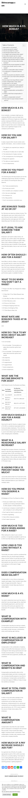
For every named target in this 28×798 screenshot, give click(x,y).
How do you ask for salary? (10, 49)
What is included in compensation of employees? (13, 87)
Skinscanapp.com (8, 4)
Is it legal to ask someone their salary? (13, 54)
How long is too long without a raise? (13, 80)
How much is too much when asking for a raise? (14, 77)
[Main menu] (25, 4)
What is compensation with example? (13, 85)
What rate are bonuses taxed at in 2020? (14, 59)
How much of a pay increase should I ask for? (13, 99)
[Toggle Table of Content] (23, 45)
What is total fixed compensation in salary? (13, 94)
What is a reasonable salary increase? (13, 69)
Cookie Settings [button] (7, 794)
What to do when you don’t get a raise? (13, 57)
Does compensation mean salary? (12, 81)
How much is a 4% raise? (10, 83)
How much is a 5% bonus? (10, 47)
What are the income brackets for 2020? (14, 64)
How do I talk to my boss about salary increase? (13, 61)
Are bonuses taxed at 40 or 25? (11, 52)
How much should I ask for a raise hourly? (12, 67)
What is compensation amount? (12, 97)
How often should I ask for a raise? (12, 56)
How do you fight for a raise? (11, 50)
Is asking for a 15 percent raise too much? (13, 72)
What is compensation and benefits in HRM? (14, 91)
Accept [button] (15, 794)
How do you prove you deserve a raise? (14, 74)
